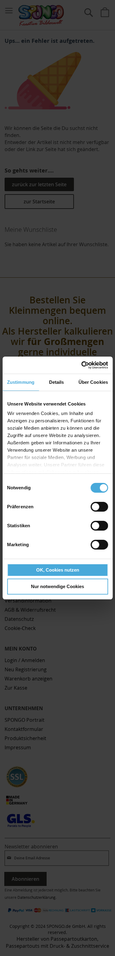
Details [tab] (56, 382)
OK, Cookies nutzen (57, 569)
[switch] (99, 507)
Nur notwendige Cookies (57, 586)
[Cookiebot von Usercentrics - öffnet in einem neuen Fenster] (82, 365)
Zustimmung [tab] (20, 382)
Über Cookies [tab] (93, 382)
